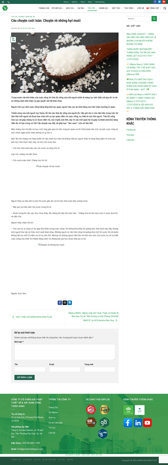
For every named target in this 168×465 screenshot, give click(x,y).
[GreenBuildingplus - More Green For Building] (5, 8)
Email (51, 364)
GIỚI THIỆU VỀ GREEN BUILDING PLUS (33, 317)
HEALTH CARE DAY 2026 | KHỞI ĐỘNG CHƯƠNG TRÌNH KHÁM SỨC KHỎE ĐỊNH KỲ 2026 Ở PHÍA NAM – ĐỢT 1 (142, 84)
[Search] (165, 8)
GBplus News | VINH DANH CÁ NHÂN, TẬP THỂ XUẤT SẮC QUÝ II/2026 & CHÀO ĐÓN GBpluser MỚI (141, 69)
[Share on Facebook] (60, 303)
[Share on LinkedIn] (69, 303)
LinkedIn (130, 140)
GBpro (90, 2)
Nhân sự (103, 8)
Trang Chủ (44, 8)
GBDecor (75, 2)
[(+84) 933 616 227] (9, 2)
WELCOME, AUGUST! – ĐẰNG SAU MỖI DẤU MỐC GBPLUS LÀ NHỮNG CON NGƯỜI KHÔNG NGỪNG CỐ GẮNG (141, 39)
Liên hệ (140, 8)
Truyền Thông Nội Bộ (26, 17)
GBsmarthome (99, 2)
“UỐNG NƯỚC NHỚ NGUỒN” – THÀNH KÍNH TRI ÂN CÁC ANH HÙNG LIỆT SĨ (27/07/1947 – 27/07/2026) (141, 54)
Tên (16, 364)
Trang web (88, 364)
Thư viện (128, 8)
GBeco (83, 2)
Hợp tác (116, 8)
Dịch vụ (70, 8)
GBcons (66, 2)
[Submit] (154, 18)
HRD (33, 28)
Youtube (130, 135)
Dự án (80, 8)
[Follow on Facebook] (155, 2)
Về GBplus (57, 8)
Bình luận (19, 342)
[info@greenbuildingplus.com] (3, 2)
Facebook (131, 130)
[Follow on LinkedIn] (159, 2)
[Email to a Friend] (65, 303)
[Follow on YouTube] (164, 2)
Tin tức (91, 8)
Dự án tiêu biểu (55, 422)
